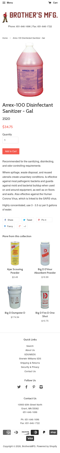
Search (30, 345)
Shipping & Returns (30, 362)
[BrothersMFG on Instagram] (41, 387)
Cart (55, 2)
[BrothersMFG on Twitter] (19, 387)
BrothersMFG (29, 446)
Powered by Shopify (47, 446)
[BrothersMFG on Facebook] (26, 387)
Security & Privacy (30, 366)
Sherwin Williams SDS (30, 358)
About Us (30, 350)
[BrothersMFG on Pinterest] (34, 387)
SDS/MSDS (30, 354)
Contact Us (30, 371)
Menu (9, 2)
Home (5, 38)
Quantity (7, 134)
